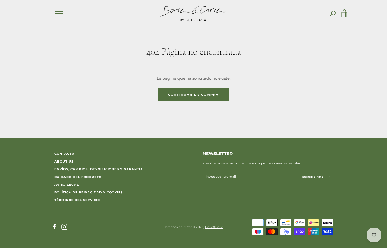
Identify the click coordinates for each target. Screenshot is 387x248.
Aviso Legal (66, 184)
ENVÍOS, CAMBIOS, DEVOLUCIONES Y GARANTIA (98, 169)
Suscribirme (313, 176)
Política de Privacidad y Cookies (88, 192)
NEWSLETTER (218, 153)
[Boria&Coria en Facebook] (54, 226)
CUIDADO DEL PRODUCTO (78, 177)
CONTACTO (64, 153)
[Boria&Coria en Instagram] (64, 226)
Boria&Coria (214, 227)
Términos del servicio (77, 200)
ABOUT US (63, 161)
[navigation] (59, 13)
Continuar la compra (193, 94)
